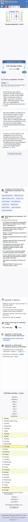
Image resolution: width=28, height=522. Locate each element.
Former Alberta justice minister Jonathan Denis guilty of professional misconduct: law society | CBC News (14, 256)
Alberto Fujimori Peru (8, 198)
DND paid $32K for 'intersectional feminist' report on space (12, 264)
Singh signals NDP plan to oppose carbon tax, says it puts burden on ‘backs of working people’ (14, 229)
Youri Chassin (6, 201)
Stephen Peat (14, 204)
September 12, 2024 (8, 147)
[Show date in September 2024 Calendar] (14, 18)
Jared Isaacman (15, 207)
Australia (21, 354)
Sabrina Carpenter (7, 210)
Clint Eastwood (15, 201)
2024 (10, 305)
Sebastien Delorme (7, 195)
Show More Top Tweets (14, 153)
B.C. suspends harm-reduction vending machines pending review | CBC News (14, 251)
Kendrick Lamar (18, 195)
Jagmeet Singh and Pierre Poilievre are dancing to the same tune (14, 241)
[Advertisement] (14, 44)
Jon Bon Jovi (19, 198)
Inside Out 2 (5, 204)
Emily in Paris (5, 207)
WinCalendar (11, 2)
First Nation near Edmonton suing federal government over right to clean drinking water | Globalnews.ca (14, 224)
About (24, 515)
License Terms (14, 517)
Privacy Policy (6, 517)
